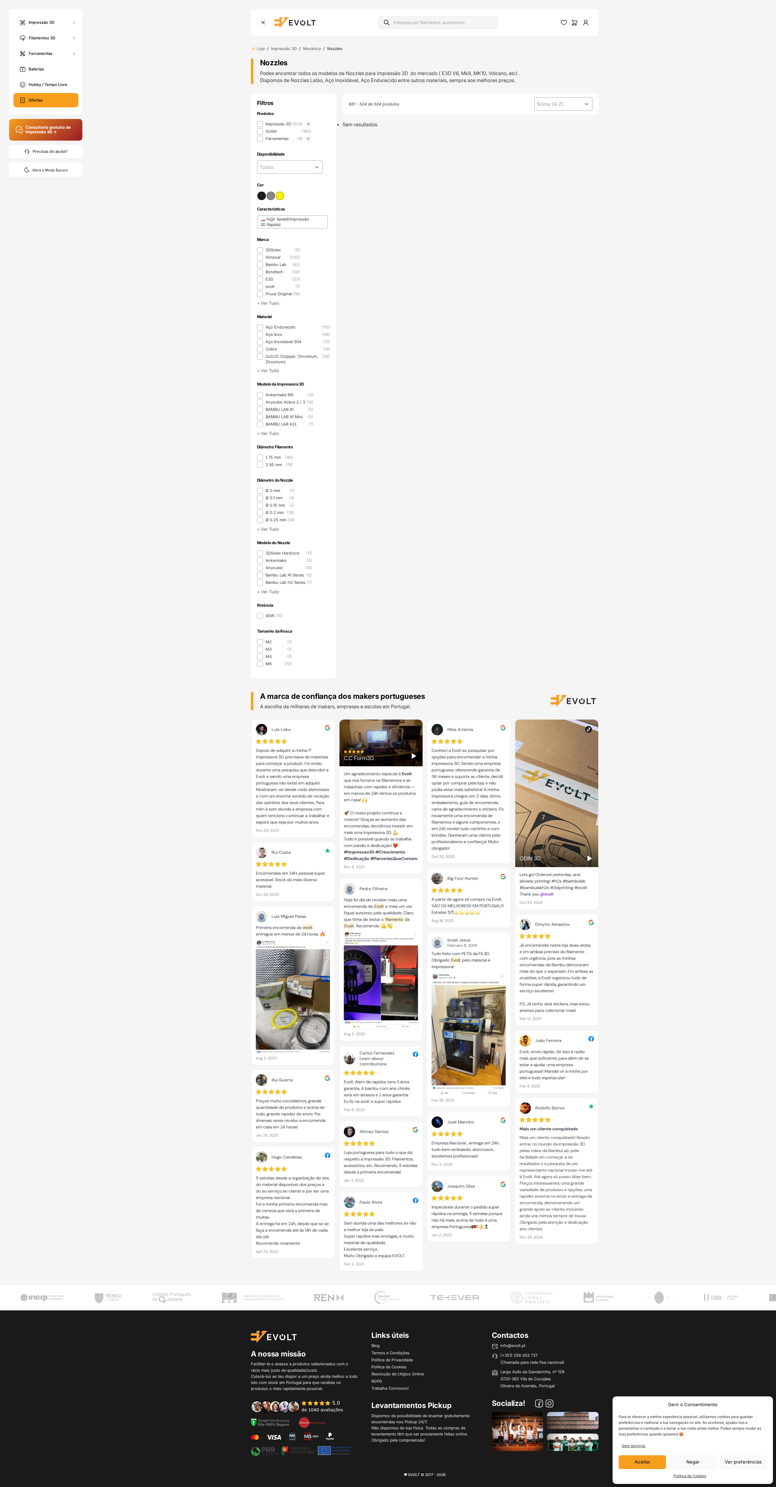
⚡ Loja (258, 48)
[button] (284, 124)
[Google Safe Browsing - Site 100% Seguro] (270, 1422)
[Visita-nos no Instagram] (549, 1404)
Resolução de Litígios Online (397, 1373)
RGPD (376, 1381)
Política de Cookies (690, 1476)
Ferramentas (40, 53)
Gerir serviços (633, 1445)
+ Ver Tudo (268, 303)
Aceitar (642, 1462)
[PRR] (301, 1450)
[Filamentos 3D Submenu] (73, 38)
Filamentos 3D (42, 37)
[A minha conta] (585, 22)
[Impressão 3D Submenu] (73, 22)
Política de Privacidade (392, 1359)
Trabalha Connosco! (390, 1388)
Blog (375, 1345)
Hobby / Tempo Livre (48, 84)
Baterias (36, 68)
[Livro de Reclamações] (312, 1422)
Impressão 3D (41, 22)
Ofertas (36, 100)
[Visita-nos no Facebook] (539, 1404)
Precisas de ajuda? (50, 151)
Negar (692, 1462)
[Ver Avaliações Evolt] (425, 997)
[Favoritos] (563, 22)
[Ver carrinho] (574, 22)
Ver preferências (743, 1462)
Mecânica (312, 48)
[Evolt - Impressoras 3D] (295, 22)
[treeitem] (284, 124)
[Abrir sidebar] (263, 23)
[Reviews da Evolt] (301, 1406)
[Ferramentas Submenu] (73, 53)
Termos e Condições (390, 1352)
